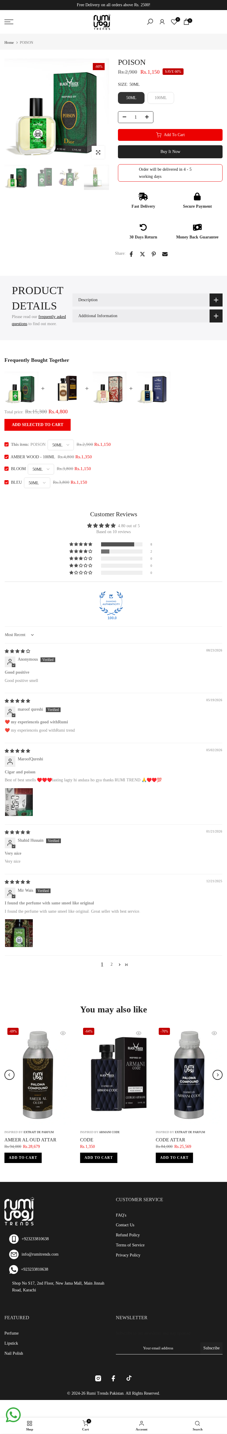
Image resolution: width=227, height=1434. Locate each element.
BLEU (16, 482)
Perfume (11, 1333)
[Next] (218, 1075)
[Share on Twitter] (142, 254)
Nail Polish (13, 1353)
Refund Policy (128, 1235)
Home (9, 42)
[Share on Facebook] (131, 254)
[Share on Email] (165, 254)
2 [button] (112, 964)
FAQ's (121, 1215)
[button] (81, 544)
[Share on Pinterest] (153, 254)
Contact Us (125, 1225)
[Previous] (9, 1075)
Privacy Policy (128, 1255)
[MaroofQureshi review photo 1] (19, 802)
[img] (17, 651)
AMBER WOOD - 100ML (33, 457)
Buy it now (170, 151)
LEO (56, 1139)
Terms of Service (130, 1245)
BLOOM (18, 469)
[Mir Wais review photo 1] (19, 933)
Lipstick (11, 1343)
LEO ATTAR (140, 1139)
